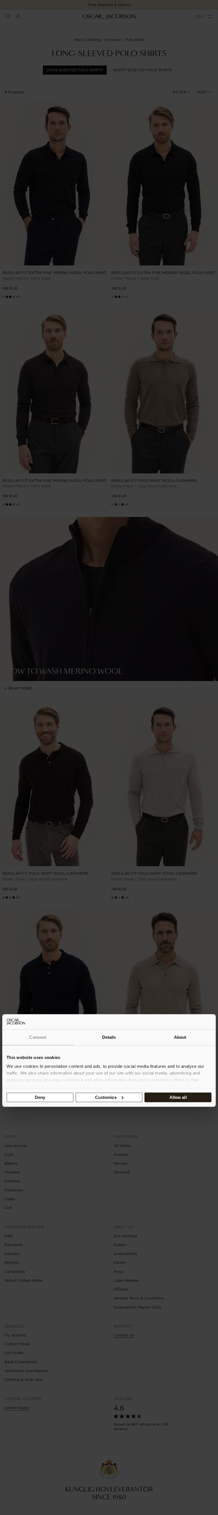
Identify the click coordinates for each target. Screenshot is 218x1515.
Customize (106, 1097)
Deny (40, 1097)
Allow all (178, 1097)
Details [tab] (109, 1037)
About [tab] (180, 1037)
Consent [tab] (37, 1037)
